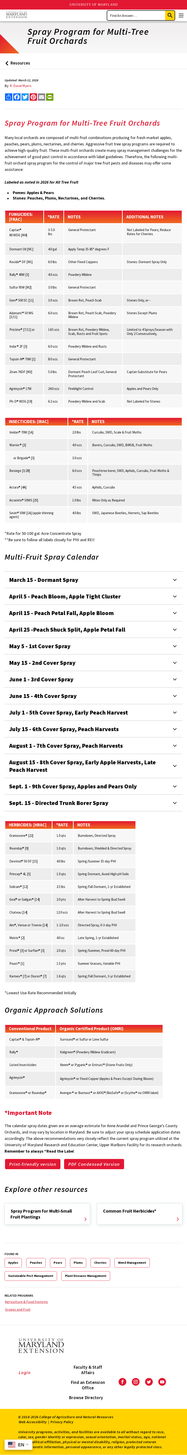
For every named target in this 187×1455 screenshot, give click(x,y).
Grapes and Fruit (18, 1309)
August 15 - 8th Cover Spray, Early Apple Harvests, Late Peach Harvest (82, 765)
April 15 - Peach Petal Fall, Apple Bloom (61, 613)
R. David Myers (20, 85)
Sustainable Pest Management (30, 1276)
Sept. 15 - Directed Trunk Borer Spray (58, 803)
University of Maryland (94, 4)
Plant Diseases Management (85, 1276)
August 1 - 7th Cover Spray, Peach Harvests (66, 745)
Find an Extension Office (88, 1385)
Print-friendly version (32, 1164)
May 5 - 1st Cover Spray (39, 646)
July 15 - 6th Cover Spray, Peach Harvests (64, 729)
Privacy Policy (61, 1422)
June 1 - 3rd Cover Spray (41, 679)
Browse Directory (86, 1397)
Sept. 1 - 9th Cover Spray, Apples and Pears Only (73, 786)
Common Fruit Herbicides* (129, 1211)
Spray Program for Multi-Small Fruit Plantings (41, 1214)
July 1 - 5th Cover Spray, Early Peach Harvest (68, 712)
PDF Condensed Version (94, 1164)
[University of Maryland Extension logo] (16, 15)
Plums (78, 1263)
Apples (13, 1263)
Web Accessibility (33, 1422)
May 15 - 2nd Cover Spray (42, 662)
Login (25, 1372)
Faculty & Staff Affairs (87, 1369)
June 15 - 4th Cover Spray (43, 696)
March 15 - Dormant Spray (43, 579)
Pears (58, 1263)
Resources (16, 64)
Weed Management (132, 1263)
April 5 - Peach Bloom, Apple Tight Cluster (65, 596)
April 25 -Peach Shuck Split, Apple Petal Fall (67, 629)
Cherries (100, 1263)
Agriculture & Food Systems (26, 1301)
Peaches (36, 1263)
